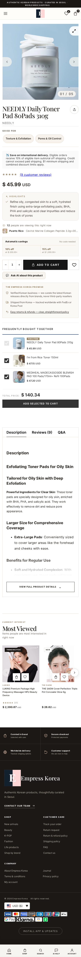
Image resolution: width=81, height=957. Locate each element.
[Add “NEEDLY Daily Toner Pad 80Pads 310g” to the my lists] (74, 265)
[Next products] (74, 673)
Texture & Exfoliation (18, 138)
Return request (51, 830)
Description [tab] (16, 432)
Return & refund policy (55, 835)
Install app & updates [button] (40, 931)
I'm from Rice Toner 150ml (42, 357)
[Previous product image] (7, 61)
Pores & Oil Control (49, 138)
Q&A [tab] (61, 432)
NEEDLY (8, 123)
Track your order (52, 824)
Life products (11, 847)
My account (10, 882)
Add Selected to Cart (40, 403)
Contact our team (17, 805)
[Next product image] (74, 61)
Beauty (8, 830)
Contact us (49, 852)
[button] (16, 677)
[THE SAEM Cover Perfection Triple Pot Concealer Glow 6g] (60, 663)
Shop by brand (12, 852)
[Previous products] (6, 673)
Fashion (8, 841)
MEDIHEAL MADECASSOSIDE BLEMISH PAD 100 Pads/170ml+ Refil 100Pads (50, 374)
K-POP (8, 835)
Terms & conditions (14, 876)
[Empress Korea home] (40, 13)
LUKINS (6, 685)
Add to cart (48, 264)
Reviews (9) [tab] (42, 432)
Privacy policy (51, 876)
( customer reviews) (36, 175)
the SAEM (47, 685)
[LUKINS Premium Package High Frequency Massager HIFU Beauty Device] (20, 663)
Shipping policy (51, 841)
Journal (47, 870)
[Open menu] (5, 13)
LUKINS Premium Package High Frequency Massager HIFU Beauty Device (20, 692)
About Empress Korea (16, 870)
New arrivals (11, 824)
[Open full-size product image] (74, 31)
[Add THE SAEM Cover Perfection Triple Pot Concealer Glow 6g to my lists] (64, 677)
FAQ (45, 847)
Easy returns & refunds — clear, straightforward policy (39, 311)
